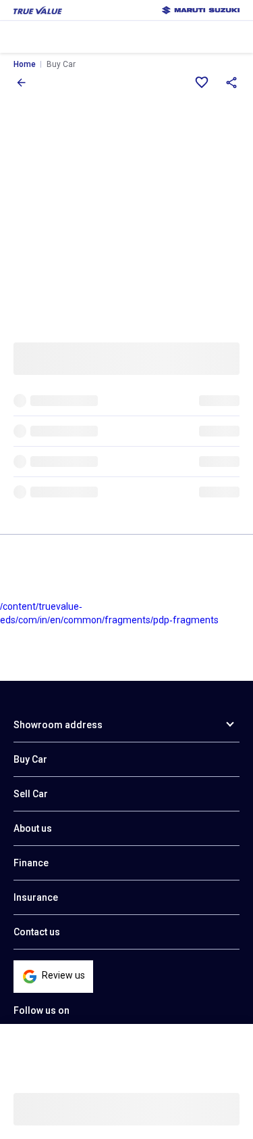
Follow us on (41, 1010)
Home (24, 64)
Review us (63, 975)
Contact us (36, 931)
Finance (31, 862)
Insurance (35, 897)
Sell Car (30, 793)
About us (32, 828)
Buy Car (30, 759)
